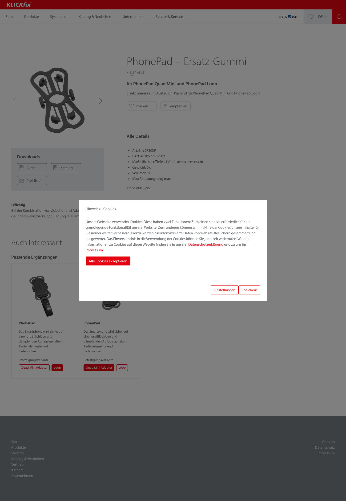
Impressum (94, 250)
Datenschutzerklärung (205, 244)
